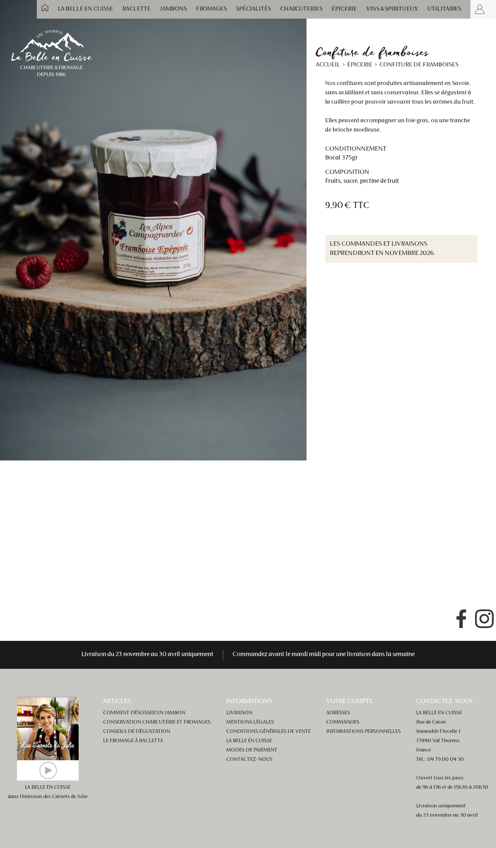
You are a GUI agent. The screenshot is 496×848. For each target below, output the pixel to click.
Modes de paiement (251, 750)
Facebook (461, 618)
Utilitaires (444, 9)
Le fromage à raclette (133, 740)
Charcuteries (301, 9)
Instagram (484, 618)
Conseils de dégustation (136, 731)
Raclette (136, 9)
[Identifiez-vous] (479, 9)
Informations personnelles (363, 731)
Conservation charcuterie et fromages (156, 722)
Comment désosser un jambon (144, 713)
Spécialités (253, 9)
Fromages (211, 9)
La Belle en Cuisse (85, 9)
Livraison (239, 713)
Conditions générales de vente (268, 731)
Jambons (173, 9)
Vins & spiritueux (392, 9)
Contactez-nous (249, 759)
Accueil (44, 7)
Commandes (342, 722)
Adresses (338, 713)
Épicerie (344, 9)
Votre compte (349, 701)
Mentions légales (250, 722)
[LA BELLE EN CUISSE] (51, 45)
